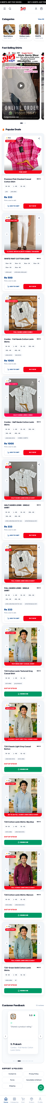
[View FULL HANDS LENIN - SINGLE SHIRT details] (23, 564)
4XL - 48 (17, 350)
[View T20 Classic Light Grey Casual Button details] (23, 722)
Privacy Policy (33, 1074)
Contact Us (12, 1074)
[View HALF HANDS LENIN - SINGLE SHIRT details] (23, 481)
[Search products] (10, 8)
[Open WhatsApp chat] (41, 1087)
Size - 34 (27, 263)
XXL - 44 (31, 346)
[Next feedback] (40, 1036)
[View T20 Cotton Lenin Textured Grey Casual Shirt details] (23, 647)
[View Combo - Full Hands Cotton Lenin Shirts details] (23, 315)
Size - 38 (8, 267)
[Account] (36, 8)
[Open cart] (41, 8)
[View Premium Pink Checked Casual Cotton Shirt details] (23, 155)
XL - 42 (23, 186)
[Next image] (39, 154)
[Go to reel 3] (25, 123)
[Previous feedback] (5, 1036)
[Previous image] (7, 154)
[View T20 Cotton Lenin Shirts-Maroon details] (23, 870)
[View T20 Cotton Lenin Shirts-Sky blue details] (23, 797)
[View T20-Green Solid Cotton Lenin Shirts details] (23, 943)
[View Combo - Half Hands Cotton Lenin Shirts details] (23, 398)
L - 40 (15, 186)
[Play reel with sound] (21, 86)
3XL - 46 (8, 350)
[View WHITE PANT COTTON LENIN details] (23, 234)
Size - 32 (18, 263)
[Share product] (39, 138)
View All (41, 19)
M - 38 (8, 186)
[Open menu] (4, 8)
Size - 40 (18, 267)
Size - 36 (36, 263)
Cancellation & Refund (33, 1080)
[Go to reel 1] (21, 123)
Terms (12, 1080)
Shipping (12, 1086)
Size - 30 (8, 263)
